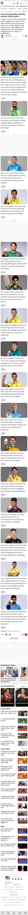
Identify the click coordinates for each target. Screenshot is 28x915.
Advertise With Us (19, 887)
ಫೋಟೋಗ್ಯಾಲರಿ (22, 6)
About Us (12, 887)
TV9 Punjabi (10, 900)
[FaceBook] (12, 879)
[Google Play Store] (9, 883)
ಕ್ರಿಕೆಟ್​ (17, 6)
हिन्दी (5, 1)
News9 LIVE (12, 902)
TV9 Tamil (16, 900)
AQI (15, 4)
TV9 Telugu (18, 897)
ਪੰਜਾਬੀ (25, 1)
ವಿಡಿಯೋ (20, 9)
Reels (2, 826)
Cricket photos (17, 12)
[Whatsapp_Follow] (9, 635)
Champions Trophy (14, 638)
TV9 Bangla (24, 897)
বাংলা (21, 1)
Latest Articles (5, 709)
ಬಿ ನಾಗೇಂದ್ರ (4, 9)
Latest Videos (5, 749)
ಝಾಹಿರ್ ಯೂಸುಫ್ (8, 35)
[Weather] (12, 3)
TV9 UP (7, 902)
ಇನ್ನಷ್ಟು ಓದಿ (23, 686)
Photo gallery (10, 12)
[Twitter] (15, 879)
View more (23, 709)
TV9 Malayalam (22, 900)
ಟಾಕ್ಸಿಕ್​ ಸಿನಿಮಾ (13, 9)
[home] (1, 6)
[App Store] (18, 885)
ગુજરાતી (18, 1)
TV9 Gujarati (4, 900)
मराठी (13, 1)
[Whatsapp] (17, 3)
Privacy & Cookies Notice (8, 889)
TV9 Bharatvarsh (4, 897)
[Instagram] (18, 879)
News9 (2, 1)
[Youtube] (6, 635)
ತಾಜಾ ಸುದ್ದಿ (5, 6)
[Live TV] (20, 3)
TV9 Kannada (3, 12)
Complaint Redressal (13, 892)
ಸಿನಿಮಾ (13, 6)
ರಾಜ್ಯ (10, 6)
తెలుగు (9, 1)
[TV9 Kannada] (2, 3)
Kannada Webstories (8, 686)
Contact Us (6, 887)
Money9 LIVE (19, 902)
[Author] (2, 36)
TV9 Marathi (12, 897)
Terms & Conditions (19, 889)
